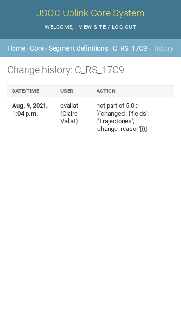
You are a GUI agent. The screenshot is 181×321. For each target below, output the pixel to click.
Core (37, 48)
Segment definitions (78, 48)
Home (16, 48)
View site (92, 27)
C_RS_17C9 (130, 48)
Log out (124, 27)
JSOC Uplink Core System (90, 13)
